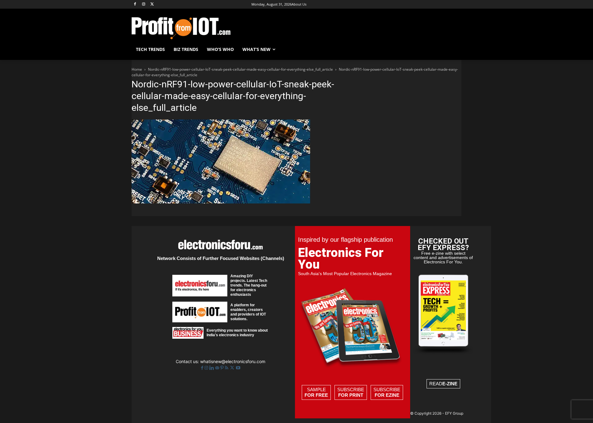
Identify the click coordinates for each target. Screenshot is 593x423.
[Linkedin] (212, 368)
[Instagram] (143, 4)
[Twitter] (232, 368)
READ (443, 383)
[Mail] (217, 368)
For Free (316, 395)
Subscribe (350, 392)
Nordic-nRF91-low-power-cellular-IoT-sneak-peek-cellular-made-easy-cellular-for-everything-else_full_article (240, 69)
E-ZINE (449, 383)
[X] (152, 4)
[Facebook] (135, 4)
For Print (350, 395)
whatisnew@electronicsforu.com (232, 361)
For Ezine (387, 395)
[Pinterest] (222, 368)
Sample (316, 392)
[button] (454, 49)
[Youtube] (238, 368)
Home (137, 69)
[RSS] (227, 368)
